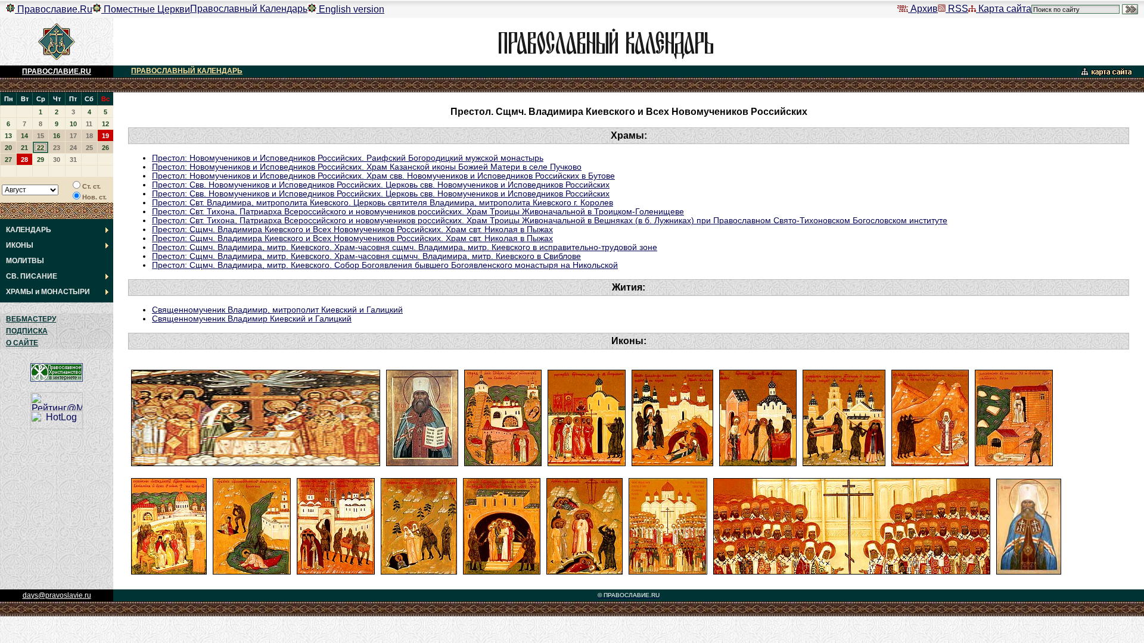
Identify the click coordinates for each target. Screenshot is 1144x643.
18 (89, 135)
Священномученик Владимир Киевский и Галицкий (252, 318)
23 (56, 147)
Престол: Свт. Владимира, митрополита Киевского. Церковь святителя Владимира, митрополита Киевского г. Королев (382, 202)
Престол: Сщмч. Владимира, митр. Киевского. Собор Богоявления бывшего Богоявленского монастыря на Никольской (385, 265)
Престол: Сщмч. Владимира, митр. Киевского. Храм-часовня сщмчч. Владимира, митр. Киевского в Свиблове (366, 256)
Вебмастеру (31, 319)
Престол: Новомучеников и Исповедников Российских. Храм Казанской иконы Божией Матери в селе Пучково (367, 167)
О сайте (22, 343)
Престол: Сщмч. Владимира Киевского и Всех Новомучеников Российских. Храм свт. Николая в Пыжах (352, 229)
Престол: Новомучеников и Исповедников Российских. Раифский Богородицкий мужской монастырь (347, 158)
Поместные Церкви (145, 9)
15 (40, 135)
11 (89, 123)
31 (73, 159)
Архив (923, 9)
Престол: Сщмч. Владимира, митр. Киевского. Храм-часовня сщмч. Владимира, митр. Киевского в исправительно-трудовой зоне (404, 247)
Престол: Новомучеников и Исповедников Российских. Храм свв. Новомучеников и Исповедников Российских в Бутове (383, 175)
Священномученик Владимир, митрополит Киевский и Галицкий (277, 309)
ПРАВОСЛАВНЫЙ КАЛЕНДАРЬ (187, 71)
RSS (957, 9)
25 (89, 147)
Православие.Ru (53, 9)
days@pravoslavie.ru (57, 595)
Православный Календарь (248, 9)
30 (56, 159)
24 (73, 147)
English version (350, 9)
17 (73, 135)
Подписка (27, 331)
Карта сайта (1003, 9)
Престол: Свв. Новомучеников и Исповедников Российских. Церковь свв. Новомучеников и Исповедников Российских (381, 184)
